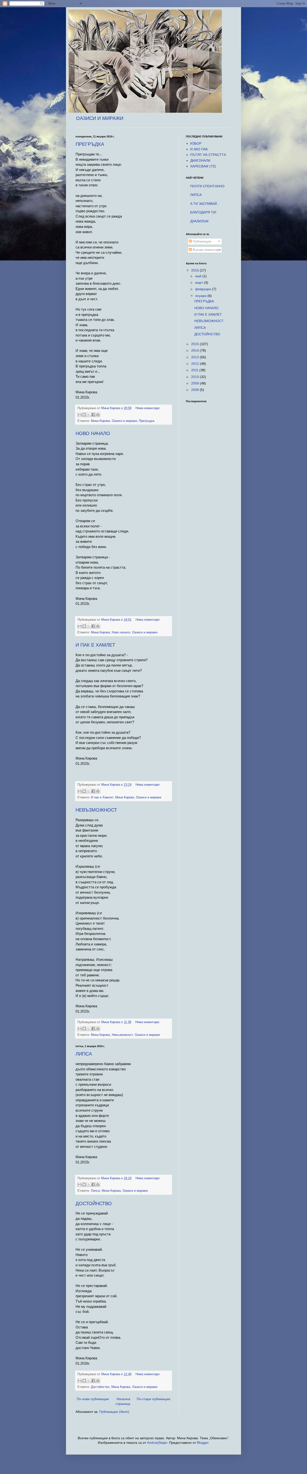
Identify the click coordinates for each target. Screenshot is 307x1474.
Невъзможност (122, 1035)
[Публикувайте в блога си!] (84, 414)
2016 (195, 270)
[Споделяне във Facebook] (93, 414)
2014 (195, 350)
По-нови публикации (93, 1399)
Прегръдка (146, 421)
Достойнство (100, 1387)
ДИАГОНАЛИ (200, 160)
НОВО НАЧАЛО (93, 433)
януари (201, 296)
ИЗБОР (195, 143)
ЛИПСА (84, 1053)
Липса (95, 1190)
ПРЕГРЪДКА (90, 144)
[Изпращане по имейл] (79, 414)
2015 (195, 344)
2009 (195, 383)
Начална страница (123, 1401)
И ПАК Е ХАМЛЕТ (95, 645)
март (199, 282)
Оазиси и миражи (124, 421)
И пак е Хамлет (102, 797)
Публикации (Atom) (114, 1412)
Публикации (201, 241)
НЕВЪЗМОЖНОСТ (96, 810)
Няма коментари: (148, 408)
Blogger (202, 1443)
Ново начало (121, 632)
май (198, 276)
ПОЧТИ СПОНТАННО (207, 186)
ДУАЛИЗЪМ (199, 221)
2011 (195, 370)
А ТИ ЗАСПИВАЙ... (205, 204)
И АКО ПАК (199, 149)
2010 (195, 377)
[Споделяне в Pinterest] (97, 414)
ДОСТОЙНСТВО (94, 1203)
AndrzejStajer (157, 1443)
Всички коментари (206, 250)
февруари (203, 289)
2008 (195, 390)
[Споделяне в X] (88, 414)
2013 (195, 357)
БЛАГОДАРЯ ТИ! (203, 212)
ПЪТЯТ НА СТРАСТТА (208, 155)
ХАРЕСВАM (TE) (203, 166)
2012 (195, 364)
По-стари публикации (153, 1399)
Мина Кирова (100, 421)
